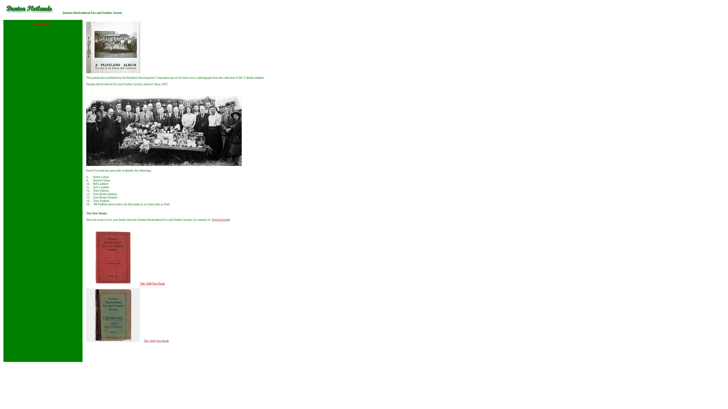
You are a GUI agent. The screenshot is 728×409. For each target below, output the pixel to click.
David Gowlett (221, 219)
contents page (43, 23)
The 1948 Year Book (152, 283)
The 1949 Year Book (156, 341)
